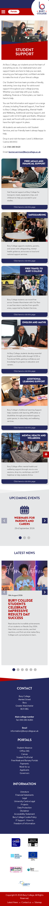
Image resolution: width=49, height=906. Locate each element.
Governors (24, 773)
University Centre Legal (24, 801)
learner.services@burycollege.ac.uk (25, 152)
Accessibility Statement (24, 814)
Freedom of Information (24, 824)
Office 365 (24, 751)
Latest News (12, 903)
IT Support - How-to (25, 821)
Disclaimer (24, 811)
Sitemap (38, 903)
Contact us (26, 903)
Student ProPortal (24, 757)
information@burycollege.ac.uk (24, 731)
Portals (14, 12)
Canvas (24, 754)
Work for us (24, 767)
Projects (24, 805)
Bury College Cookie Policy (25, 817)
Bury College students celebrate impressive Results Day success (20, 609)
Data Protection (24, 808)
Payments (24, 764)
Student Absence (24, 748)
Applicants (24, 770)
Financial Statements (24, 795)
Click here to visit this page (24, 207)
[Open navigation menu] (3, 11)
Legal (24, 798)
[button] (20, 537)
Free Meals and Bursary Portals (24, 761)
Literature (24, 792)
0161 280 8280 (26, 720)
